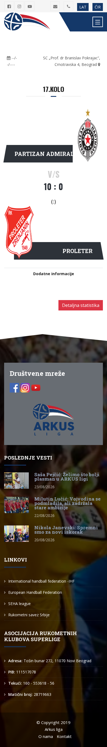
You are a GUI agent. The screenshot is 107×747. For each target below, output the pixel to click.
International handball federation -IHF (41, 581)
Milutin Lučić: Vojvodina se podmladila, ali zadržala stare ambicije (67, 503)
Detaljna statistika (80, 305)
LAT (82, 7)
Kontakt (64, 736)
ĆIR (98, 7)
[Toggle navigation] (97, 22)
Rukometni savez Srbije (29, 614)
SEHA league (19, 603)
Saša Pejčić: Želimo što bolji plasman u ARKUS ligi (67, 476)
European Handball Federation (35, 592)
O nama (45, 736)
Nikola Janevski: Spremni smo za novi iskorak (66, 529)
